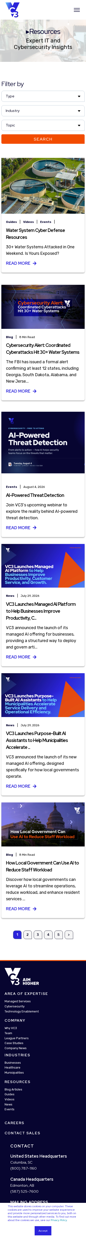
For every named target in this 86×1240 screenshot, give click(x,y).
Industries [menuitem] (17, 1055)
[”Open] (76, 10)
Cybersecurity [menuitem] (15, 1006)
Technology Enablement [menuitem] (22, 1011)
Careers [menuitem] (14, 1123)
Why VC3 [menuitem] (11, 1028)
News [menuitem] (8, 1104)
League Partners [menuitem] (17, 1038)
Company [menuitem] (15, 1020)
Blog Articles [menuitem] (13, 1089)
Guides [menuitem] (9, 1094)
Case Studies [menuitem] (14, 1043)
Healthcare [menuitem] (12, 1067)
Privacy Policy (59, 1220)
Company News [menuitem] (16, 1048)
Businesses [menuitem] (13, 1062)
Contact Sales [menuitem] (22, 1133)
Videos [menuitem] (9, 1099)
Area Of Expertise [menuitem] (26, 994)
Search (43, 139)
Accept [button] (43, 1231)
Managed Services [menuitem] (18, 1001)
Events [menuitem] (9, 1109)
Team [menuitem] (8, 1033)
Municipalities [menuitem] (14, 1072)
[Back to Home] (12, 9)
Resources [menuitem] (18, 1082)
